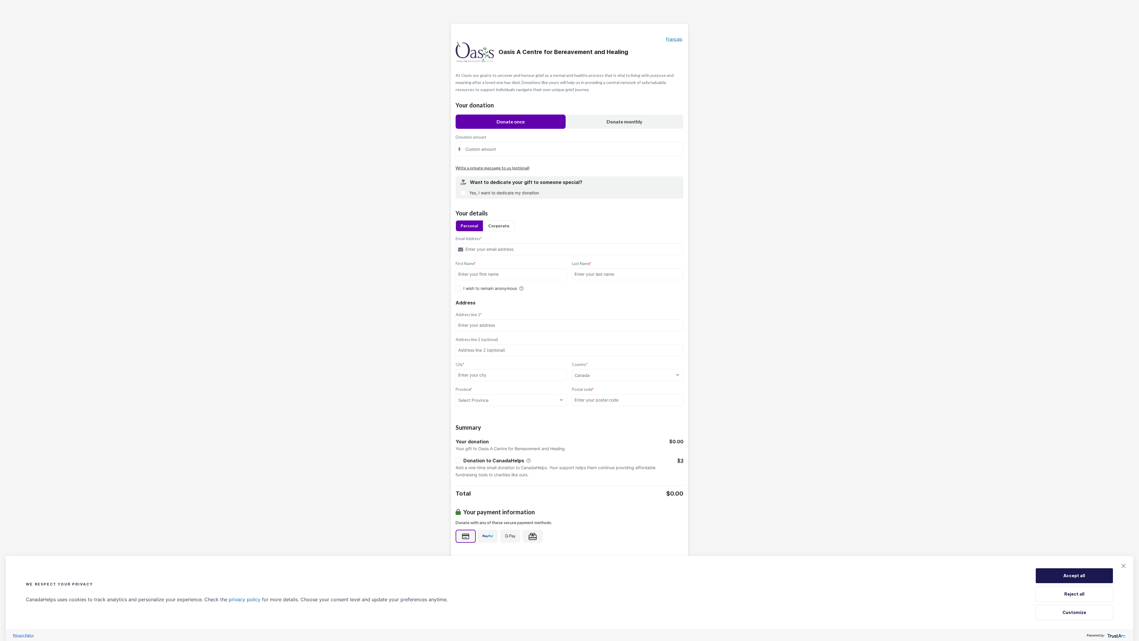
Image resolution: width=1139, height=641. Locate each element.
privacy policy (244, 599)
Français (674, 39)
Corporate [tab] (498, 225)
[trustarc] (1116, 635)
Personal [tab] (469, 225)
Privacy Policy (23, 635)
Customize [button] (1074, 612)
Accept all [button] (1074, 575)
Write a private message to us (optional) (492, 167)
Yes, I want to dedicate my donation (504, 192)
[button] (1124, 566)
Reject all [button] (1074, 593)
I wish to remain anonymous (490, 288)
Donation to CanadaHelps (493, 461)
